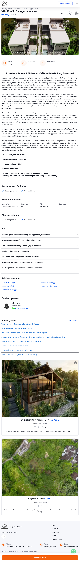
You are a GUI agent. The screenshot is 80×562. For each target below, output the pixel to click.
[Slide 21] (59, 52)
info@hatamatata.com (71, 547)
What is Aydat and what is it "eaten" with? (16, 328)
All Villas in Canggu (8, 283)
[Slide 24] (67, 52)
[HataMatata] (4, 527)
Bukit (45, 423)
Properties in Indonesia (49, 286)
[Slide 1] (13, 52)
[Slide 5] (22, 52)
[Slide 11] (36, 52)
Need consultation (40, 558)
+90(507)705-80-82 (50, 547)
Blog (53, 525)
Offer (54, 536)
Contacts (55, 529)
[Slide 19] (55, 52)
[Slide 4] (20, 52)
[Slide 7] (27, 52)
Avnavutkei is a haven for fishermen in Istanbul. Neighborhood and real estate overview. (33, 337)
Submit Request (65, 3)
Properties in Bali (7, 286)
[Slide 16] (48, 52)
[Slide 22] (62, 52)
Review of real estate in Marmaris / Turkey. (17, 350)
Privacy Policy (57, 539)
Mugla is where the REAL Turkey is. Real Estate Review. (21, 341)
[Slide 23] (64, 52)
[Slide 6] (24, 52)
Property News (8, 320)
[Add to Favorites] (76, 13)
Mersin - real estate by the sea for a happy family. (19, 355)
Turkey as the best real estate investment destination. (20, 324)
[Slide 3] (17, 52)
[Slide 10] (34, 52)
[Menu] (77, 3)
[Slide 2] (15, 52)
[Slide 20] (57, 52)
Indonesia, (39, 423)
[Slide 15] (45, 52)
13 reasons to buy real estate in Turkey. (15, 346)
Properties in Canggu (48, 283)
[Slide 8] (29, 52)
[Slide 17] (50, 52)
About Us (55, 532)
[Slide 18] (52, 52)
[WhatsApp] (73, 551)
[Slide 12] (38, 52)
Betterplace (16, 306)
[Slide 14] (43, 52)
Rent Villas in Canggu (9, 290)
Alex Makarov (17, 303)
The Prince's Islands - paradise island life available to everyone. (24, 333)
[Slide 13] (41, 52)
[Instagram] (3, 536)
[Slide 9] (31, 52)
